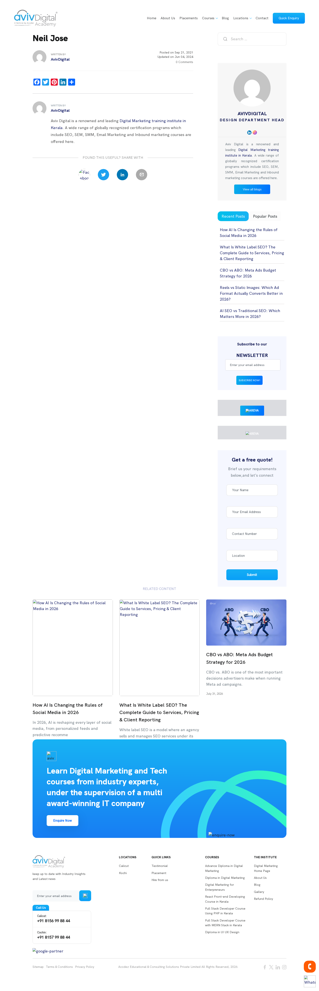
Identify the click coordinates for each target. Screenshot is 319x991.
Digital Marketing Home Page (266, 868)
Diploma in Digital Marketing (225, 878)
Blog (225, 18)
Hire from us (159, 880)
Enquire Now (62, 820)
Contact (262, 18)
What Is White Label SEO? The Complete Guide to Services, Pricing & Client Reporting (252, 253)
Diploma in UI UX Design (222, 932)
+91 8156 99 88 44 (53, 918)
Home (151, 18)
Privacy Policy (84, 967)
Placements (188, 18)
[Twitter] (103, 174)
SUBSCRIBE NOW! (249, 380)
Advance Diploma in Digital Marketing (224, 868)
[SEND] (85, 895)
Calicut (124, 866)
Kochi (123, 873)
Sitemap (38, 967)
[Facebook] (84, 174)
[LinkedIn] (122, 174)
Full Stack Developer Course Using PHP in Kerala (225, 911)
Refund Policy (263, 899)
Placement (158, 873)
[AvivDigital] (36, 18)
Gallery (259, 892)
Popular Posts (265, 216)
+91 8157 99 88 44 (53, 935)
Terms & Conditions (59, 967)
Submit (252, 575)
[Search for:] (252, 39)
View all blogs (252, 189)
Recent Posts (233, 216)
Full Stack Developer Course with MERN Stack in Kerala (225, 922)
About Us (168, 18)
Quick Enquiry (289, 18)
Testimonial (159, 866)
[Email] (141, 174)
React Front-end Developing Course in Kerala (225, 899)
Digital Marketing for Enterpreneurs (219, 887)
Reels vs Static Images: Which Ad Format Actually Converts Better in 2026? (251, 293)
